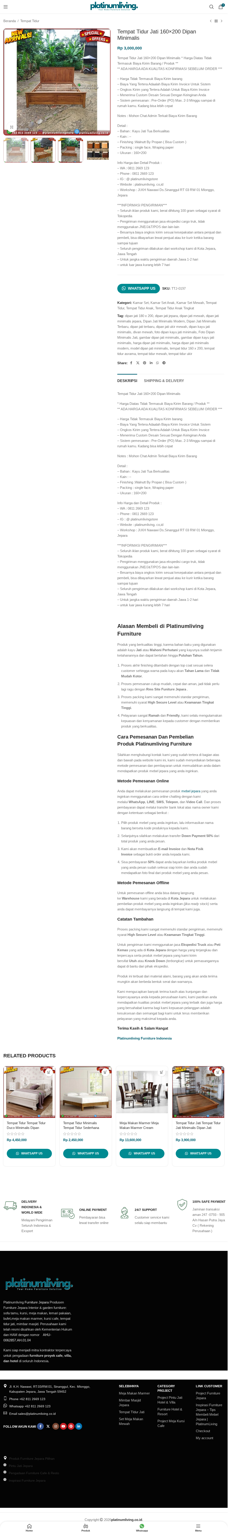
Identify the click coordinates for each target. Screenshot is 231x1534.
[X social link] (138, 363)
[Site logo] (114, 6)
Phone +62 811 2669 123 (27, 1399)
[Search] (211, 6)
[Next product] (221, 21)
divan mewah (143, 332)
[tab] (127, 380)
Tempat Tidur (29, 21)
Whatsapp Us (141, 288)
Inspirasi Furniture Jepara (27, 1480)
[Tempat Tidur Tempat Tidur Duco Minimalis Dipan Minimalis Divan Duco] (29, 1092)
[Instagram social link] (55, 1426)
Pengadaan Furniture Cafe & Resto (34, 1473)
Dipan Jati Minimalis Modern (164, 321)
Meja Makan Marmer (134, 1393)
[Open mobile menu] (5, 6)
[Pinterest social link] (145, 363)
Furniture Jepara (37, 1302)
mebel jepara (190, 791)
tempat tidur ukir (180, 354)
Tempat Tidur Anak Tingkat (174, 308)
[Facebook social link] (131, 363)
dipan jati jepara (166, 316)
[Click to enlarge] (12, 127)
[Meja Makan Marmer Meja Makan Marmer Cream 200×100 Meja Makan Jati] (142, 1092)
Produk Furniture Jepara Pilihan (32, 1458)
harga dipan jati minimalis (151, 343)
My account (204, 1438)
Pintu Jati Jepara (21, 1466)
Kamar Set (141, 303)
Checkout (203, 1431)
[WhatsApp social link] (157, 363)
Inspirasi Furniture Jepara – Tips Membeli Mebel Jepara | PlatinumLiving (209, 1414)
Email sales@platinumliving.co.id (32, 1413)
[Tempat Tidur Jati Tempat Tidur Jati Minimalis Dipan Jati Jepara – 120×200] (198, 1092)
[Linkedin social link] (151, 363)
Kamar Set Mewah (190, 303)
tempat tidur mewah (152, 354)
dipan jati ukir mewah (171, 327)
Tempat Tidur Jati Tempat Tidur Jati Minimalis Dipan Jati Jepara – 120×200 (198, 1127)
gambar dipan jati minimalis (159, 337)
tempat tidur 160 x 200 (186, 348)
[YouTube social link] (63, 1426)
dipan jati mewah (192, 316)
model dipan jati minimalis (149, 348)
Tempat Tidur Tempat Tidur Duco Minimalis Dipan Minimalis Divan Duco (26, 1127)
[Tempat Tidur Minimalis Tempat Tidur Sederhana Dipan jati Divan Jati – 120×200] (86, 1092)
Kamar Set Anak (162, 303)
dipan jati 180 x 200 (139, 316)
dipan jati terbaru (142, 327)
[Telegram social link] (164, 363)
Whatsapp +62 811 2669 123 (30, 1406)
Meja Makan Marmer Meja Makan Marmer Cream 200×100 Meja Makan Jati (139, 1127)
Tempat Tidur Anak (139, 308)
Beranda (9, 21)
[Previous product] (210, 21)
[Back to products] (216, 21)
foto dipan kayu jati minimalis (176, 332)
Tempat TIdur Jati (131, 1412)
